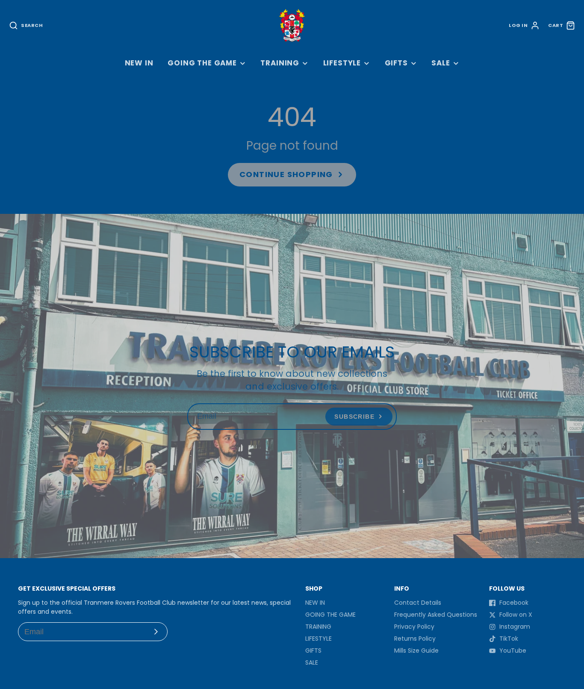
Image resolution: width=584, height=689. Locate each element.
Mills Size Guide (416, 650)
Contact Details (417, 602)
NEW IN (139, 63)
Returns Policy (415, 638)
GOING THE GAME (202, 63)
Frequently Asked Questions (435, 614)
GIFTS (396, 63)
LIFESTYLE (342, 63)
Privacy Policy (414, 626)
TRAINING (279, 63)
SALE (440, 63)
